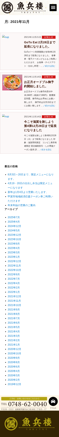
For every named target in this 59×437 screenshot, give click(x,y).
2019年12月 (14, 384)
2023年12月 (14, 235)
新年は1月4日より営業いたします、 (28, 192)
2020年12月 (14, 349)
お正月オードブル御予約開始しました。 (39, 84)
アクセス (53, 408)
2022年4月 (14, 283)
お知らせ (48, 37)
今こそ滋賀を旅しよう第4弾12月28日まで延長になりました (40, 126)
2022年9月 (14, 274)
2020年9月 (14, 358)
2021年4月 (14, 331)
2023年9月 (14, 243)
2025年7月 (14, 217)
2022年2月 (14, 287)
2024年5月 (14, 230)
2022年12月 (14, 261)
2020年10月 (14, 353)
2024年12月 (14, 226)
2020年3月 (14, 375)
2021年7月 (14, 318)
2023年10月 (14, 239)
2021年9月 (14, 309)
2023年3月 (14, 252)
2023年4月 (14, 248)
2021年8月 (14, 314)
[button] (53, 7)
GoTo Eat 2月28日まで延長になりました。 (39, 44)
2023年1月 (14, 257)
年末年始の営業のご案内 (21, 205)
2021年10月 (14, 305)
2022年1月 (14, 292)
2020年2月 (14, 379)
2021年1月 (14, 344)
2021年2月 (14, 340)
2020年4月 (14, 371)
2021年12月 (14, 296)
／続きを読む (49, 66)
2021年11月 (14, 300)
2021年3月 (14, 336)
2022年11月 (14, 265)
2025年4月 (14, 221)
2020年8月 (14, 362)
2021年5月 (14, 327)
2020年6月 (14, 366)
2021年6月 (14, 322)
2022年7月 (14, 278)
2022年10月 (14, 270)
